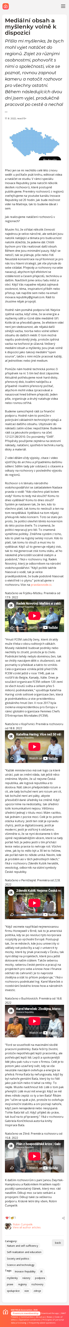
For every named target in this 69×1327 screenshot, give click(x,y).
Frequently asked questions (42, 1322)
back (58, 1242)
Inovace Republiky (25, 1271)
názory (26, 1278)
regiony (22, 1284)
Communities (27, 1317)
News (49, 1317)
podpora (40, 1278)
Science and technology (20, 1265)
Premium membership (26, 1313)
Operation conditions (29, 1319)
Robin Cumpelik (23, 1224)
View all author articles (27, 1227)
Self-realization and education (24, 1252)
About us (40, 1317)
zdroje (37, 1290)
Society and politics (18, 1258)
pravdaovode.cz (41, 585)
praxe (10, 1284)
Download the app (50, 1313)
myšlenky (12, 1278)
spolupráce (13, 1290)
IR (41, 1271)
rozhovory (37, 1284)
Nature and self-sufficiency (22, 1245)
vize (26, 1290)
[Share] (63, 1218)
